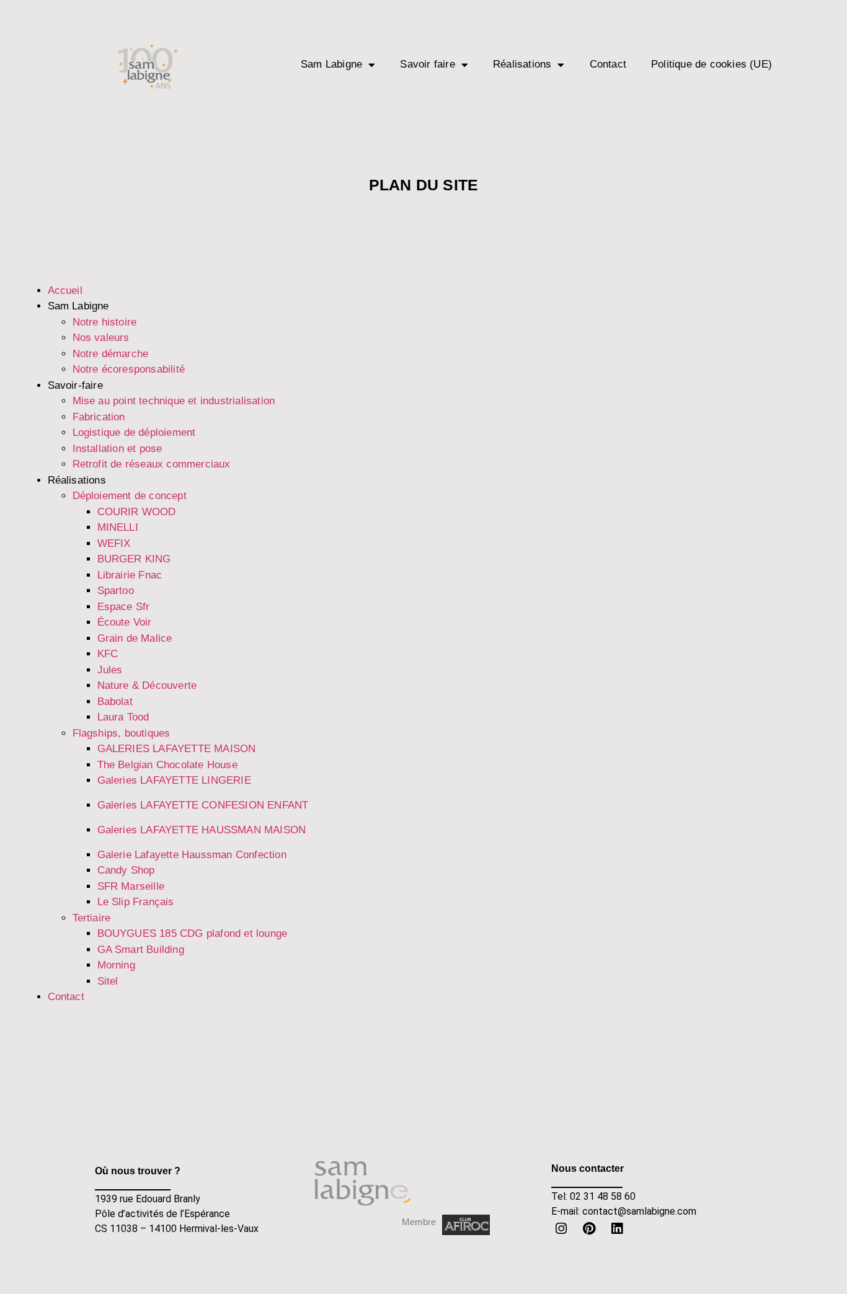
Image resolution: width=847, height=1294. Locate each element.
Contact (608, 64)
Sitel (107, 981)
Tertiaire (92, 918)
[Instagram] (561, 1228)
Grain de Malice (134, 638)
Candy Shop (126, 870)
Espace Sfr (123, 607)
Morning (116, 965)
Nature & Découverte (147, 685)
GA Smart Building (140, 949)
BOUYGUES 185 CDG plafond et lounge (192, 933)
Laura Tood (123, 717)
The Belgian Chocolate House (167, 765)
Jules (110, 670)
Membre (419, 1221)
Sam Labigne (331, 64)
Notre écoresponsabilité (129, 369)
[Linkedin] (616, 1228)
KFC (107, 654)
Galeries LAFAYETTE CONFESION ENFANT (203, 805)
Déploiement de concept (130, 496)
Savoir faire (427, 64)
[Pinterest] (589, 1228)
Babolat (115, 701)
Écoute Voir (124, 622)
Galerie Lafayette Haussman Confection (191, 855)
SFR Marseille (131, 886)
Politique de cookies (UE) (711, 64)
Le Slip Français (135, 902)
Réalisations (522, 64)
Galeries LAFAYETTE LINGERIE (174, 780)
